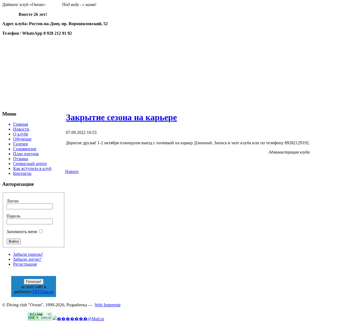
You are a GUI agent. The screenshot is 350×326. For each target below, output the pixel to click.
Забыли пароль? (28, 254)
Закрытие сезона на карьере (121, 117)
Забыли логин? (27, 259)
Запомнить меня (22, 231)
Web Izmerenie (108, 304)
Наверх (72, 171)
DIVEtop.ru (43, 291)
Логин (13, 201)
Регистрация (25, 264)
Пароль (13, 216)
